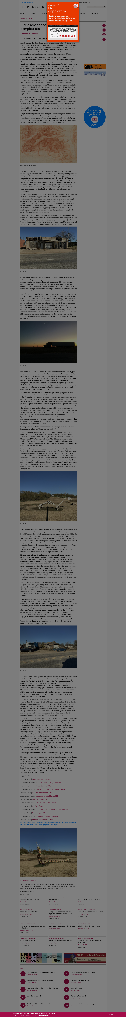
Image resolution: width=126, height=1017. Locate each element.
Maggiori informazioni (43, 1015)
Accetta (110, 1014)
